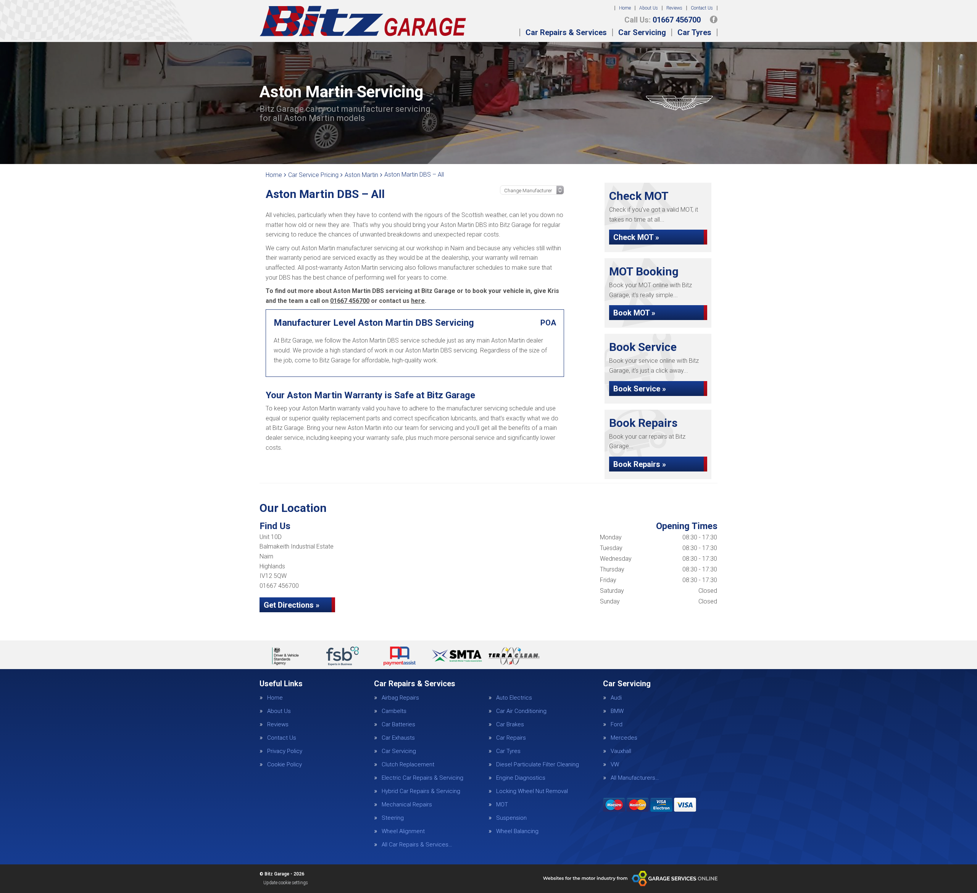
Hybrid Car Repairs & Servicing (421, 791)
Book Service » (639, 388)
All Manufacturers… (635, 778)
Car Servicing (642, 32)
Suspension (511, 818)
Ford (616, 724)
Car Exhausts (398, 738)
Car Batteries (398, 724)
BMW (617, 711)
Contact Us (702, 8)
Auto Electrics (514, 698)
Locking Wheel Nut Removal (532, 791)
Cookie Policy (284, 764)
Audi (616, 698)
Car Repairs (511, 738)
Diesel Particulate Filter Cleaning (537, 764)
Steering (393, 818)
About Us (648, 8)
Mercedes (624, 738)
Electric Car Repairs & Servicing (422, 778)
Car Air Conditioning (521, 711)
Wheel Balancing (517, 831)
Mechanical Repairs (407, 805)
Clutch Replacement (408, 764)
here (418, 300)
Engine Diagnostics (520, 778)
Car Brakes (510, 724)
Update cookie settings (285, 882)
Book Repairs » (639, 464)
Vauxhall (621, 751)
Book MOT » (634, 312)
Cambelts (394, 711)
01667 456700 (662, 20)
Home (625, 8)
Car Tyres (694, 32)
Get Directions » (291, 605)
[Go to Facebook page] (713, 19)
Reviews (674, 8)
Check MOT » (636, 237)
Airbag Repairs (400, 698)
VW (615, 764)
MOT (502, 805)
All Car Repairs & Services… (417, 845)
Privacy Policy (284, 751)
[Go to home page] (363, 21)
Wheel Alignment (403, 831)
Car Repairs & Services (566, 32)
